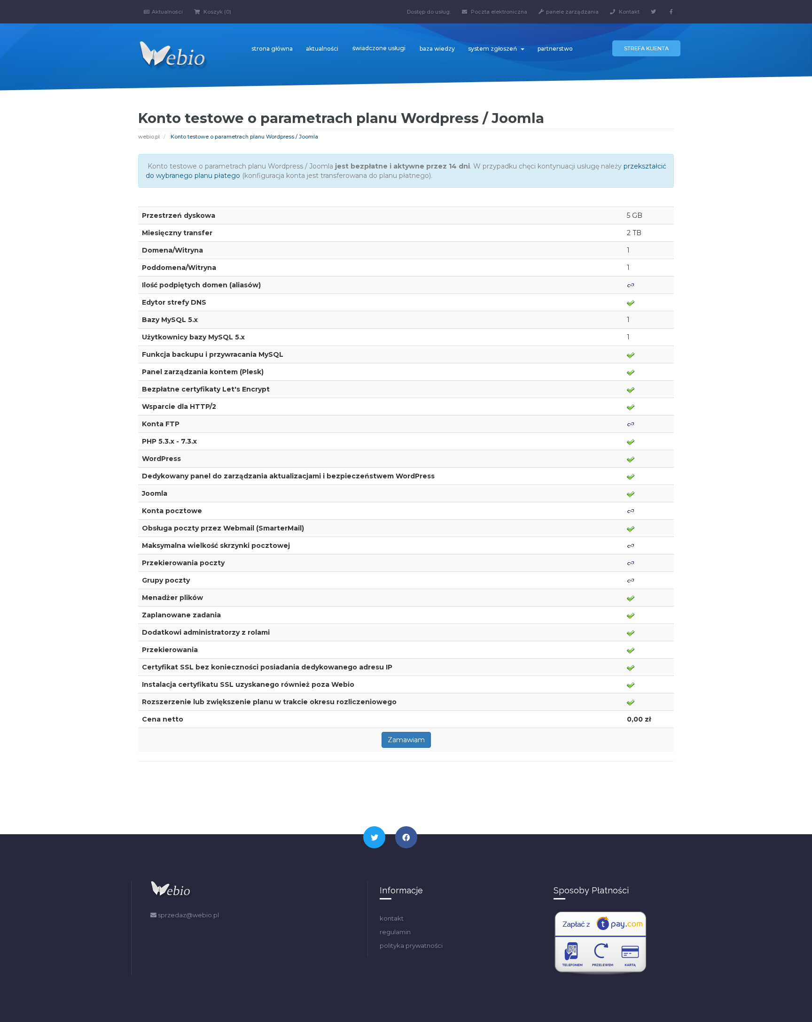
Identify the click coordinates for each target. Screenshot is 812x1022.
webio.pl (149, 136)
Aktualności (167, 11)
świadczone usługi (379, 48)
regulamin (395, 932)
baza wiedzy (437, 48)
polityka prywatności (411, 945)
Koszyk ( (216, 11)
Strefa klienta (646, 48)
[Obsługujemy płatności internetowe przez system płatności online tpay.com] (601, 943)
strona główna (272, 48)
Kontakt (628, 11)
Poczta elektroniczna (498, 11)
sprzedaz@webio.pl (187, 915)
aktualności (322, 48)
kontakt (392, 918)
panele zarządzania (572, 11)
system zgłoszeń (494, 48)
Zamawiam (406, 740)
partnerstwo (555, 48)
